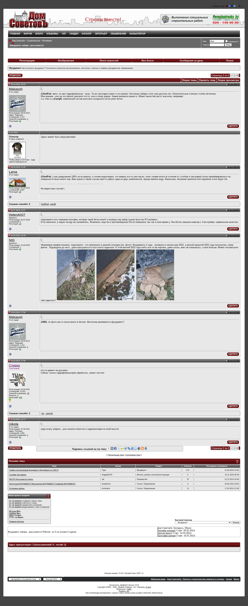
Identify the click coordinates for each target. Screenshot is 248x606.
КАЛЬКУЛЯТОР (138, 33)
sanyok (49, 413)
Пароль (206, 45)
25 (28, 393)
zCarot (148, 587)
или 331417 (234, 419)
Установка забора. (17, 488)
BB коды (12, 511)
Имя (204, 41)
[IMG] (11, 515)
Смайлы (12, 513)
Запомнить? (233, 42)
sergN (53, 204)
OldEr (129, 589)
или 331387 (234, 235)
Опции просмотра (228, 80)
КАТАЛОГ (87, 33)
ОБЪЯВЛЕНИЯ (118, 33)
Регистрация (27, 60)
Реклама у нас (124, 591)
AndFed (45, 204)
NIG (12, 240)
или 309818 (234, 210)
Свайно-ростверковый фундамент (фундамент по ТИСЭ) (34, 470)
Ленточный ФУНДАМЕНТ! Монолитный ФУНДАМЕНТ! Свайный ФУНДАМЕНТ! (42, 484)
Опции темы (189, 80)
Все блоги (148, 60)
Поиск (229, 60)
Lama (13, 172)
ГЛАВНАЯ (15, 33)
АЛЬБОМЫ (52, 33)
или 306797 (234, 84)
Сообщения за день (191, 60)
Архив (229, 579)
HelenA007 (17, 215)
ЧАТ (64, 33)
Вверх (236, 579)
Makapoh (16, 89)
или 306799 (234, 167)
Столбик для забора (17, 475)
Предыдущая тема (116, 455)
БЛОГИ (39, 33)
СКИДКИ (74, 33)
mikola (13, 424)
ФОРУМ (28, 33)
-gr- (42, 413)
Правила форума (16, 521)
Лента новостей (109, 60)
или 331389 (234, 312)
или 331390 (234, 361)
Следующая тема (132, 455)
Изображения (66, 60)
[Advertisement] (124, 562)
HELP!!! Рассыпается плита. (21, 479)
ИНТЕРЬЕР (101, 33)
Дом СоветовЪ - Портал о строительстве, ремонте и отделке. (195, 579)
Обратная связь (158, 579)
